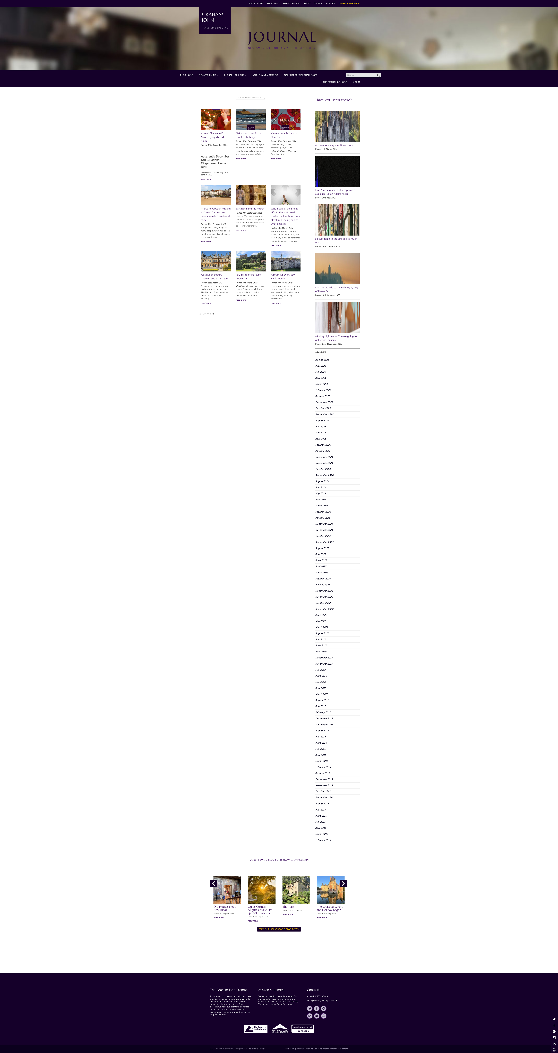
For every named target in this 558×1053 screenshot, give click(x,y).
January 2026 (322, 396)
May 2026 (320, 371)
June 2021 (321, 645)
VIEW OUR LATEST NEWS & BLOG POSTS (279, 929)
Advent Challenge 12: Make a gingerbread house (212, 137)
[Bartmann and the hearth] (251, 195)
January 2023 (322, 584)
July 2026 (320, 365)
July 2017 (320, 706)
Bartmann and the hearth (250, 208)
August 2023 (322, 548)
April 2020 (320, 651)
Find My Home (256, 3)
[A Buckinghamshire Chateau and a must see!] (216, 261)
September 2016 (324, 724)
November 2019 (324, 663)
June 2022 (321, 615)
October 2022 (322, 603)
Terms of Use (311, 1049)
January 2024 (322, 517)
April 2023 (320, 566)
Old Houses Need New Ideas (224, 908)
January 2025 (322, 451)
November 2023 (324, 530)
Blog (293, 1049)
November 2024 (324, 463)
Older (206, 313)
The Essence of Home (335, 82)
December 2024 (324, 457)
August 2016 (322, 730)
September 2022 (324, 609)
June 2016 (321, 742)
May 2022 (320, 621)
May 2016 (320, 748)
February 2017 (322, 712)
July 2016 (320, 736)
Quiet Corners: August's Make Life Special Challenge (260, 910)
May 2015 (320, 821)
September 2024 (324, 475)
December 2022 (324, 590)
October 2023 (322, 536)
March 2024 (321, 505)
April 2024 (320, 499)
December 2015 (324, 779)
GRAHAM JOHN (215, 20)
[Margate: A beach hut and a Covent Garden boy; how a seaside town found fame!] (216, 195)
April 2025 (320, 438)
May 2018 (320, 682)
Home (288, 1049)
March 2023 (321, 572)
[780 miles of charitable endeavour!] (251, 261)
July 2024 (320, 487)
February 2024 (323, 511)
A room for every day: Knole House (334, 145)
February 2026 (323, 390)
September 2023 (324, 542)
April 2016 (320, 755)
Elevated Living (207, 75)
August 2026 (322, 359)
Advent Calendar (292, 3)
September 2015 (324, 797)
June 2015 (321, 815)
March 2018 (321, 694)
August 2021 (322, 633)
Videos (356, 82)
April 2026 (320, 378)
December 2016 (324, 718)
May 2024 (320, 493)
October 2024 (323, 469)
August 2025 (322, 420)
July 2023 (320, 554)
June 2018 (321, 675)
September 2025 (324, 414)
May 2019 (320, 669)
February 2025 (323, 444)
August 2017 (322, 700)
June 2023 (321, 560)
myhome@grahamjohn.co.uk (324, 1000)
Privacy (300, 1049)
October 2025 (322, 408)
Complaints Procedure (328, 1049)
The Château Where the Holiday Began (330, 908)
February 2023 (323, 578)
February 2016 (323, 767)
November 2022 (324, 596)
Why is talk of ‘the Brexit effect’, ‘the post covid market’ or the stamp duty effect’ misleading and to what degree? (285, 216)
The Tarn (288, 907)
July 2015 (320, 809)
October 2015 (322, 791)
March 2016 (321, 761)
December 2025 (324, 402)
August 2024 (322, 481)
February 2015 (323, 840)
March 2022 (321, 627)
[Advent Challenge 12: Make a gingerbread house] (216, 119)
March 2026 (321, 384)
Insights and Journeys (265, 75)
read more (206, 179)
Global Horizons (234, 75)
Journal (318, 3)
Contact (330, 3)
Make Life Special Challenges (300, 75)
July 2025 (320, 426)
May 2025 (320, 432)
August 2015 (322, 803)
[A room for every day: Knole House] (286, 261)
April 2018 (320, 688)
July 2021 (320, 639)
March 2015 (321, 834)
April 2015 (320, 827)
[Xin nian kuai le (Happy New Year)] (286, 119)
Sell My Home (273, 3)
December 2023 (324, 523)
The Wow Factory (256, 1049)
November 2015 (324, 785)
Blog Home (186, 75)
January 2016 (322, 773)
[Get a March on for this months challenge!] (251, 119)
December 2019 (324, 657)
